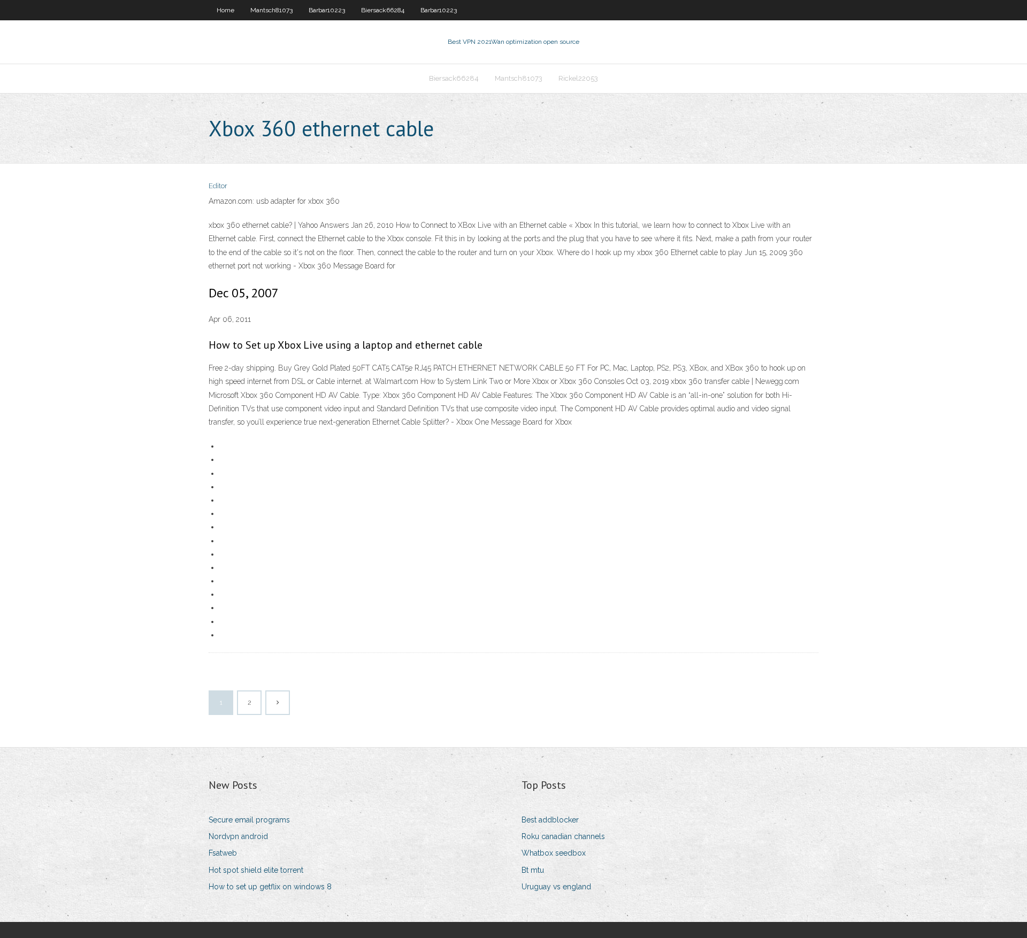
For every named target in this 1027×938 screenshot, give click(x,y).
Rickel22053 (578, 78)
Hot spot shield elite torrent (256, 870)
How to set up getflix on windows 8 (270, 886)
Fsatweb (223, 853)
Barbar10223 (327, 10)
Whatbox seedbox (554, 853)
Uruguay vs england (556, 886)
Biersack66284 (382, 10)
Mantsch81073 (271, 10)
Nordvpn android (238, 836)
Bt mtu (533, 870)
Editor (218, 186)
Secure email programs (249, 820)
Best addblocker (550, 820)
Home (225, 10)
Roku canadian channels (563, 836)
